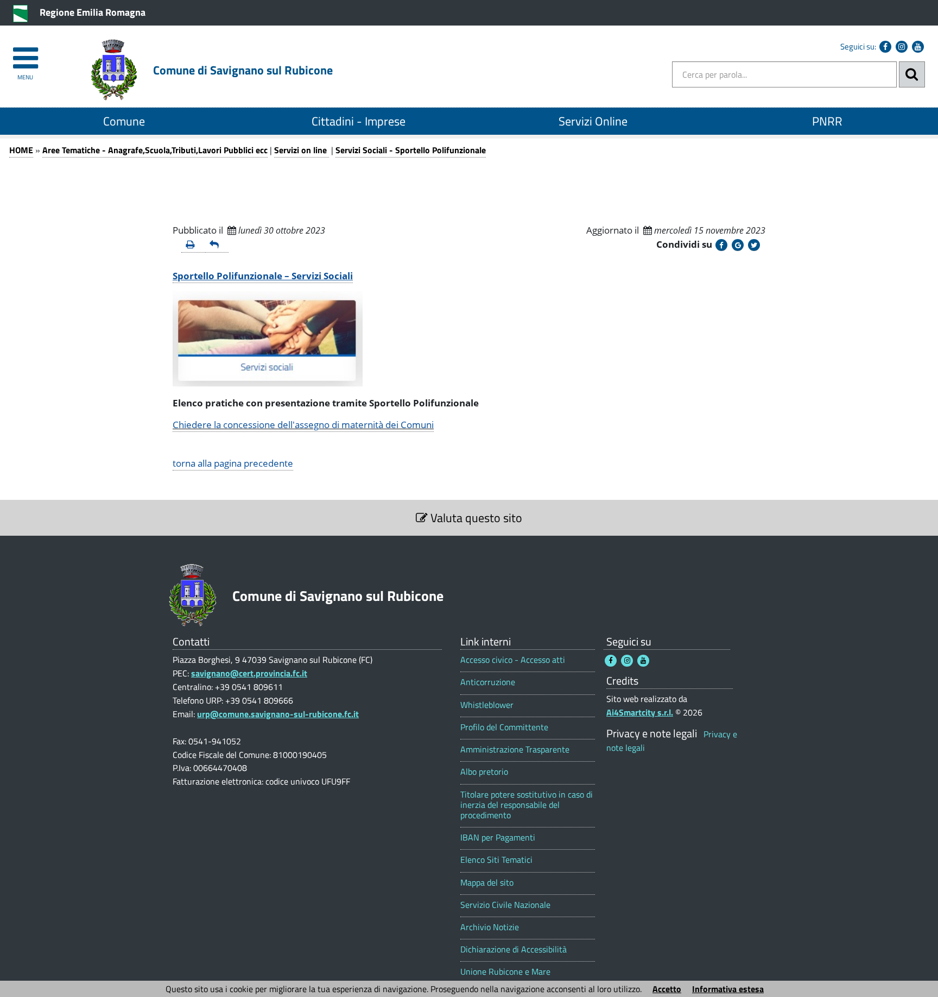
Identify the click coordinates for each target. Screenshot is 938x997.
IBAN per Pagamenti (497, 837)
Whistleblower (487, 705)
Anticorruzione (487, 682)
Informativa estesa (728, 988)
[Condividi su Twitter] (754, 245)
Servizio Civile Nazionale (505, 905)
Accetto (666, 988)
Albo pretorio (484, 772)
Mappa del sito (487, 882)
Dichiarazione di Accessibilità (513, 949)
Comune (124, 121)
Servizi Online (593, 121)
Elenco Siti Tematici (496, 860)
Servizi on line (301, 149)
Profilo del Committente (504, 727)
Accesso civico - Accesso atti (512, 660)
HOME (21, 149)
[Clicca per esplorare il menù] (25, 52)
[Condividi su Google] (738, 245)
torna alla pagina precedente (233, 463)
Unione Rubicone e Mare (505, 972)
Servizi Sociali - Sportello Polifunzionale (410, 149)
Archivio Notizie (489, 927)
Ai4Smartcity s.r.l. (639, 712)
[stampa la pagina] (193, 245)
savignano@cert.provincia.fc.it (249, 673)
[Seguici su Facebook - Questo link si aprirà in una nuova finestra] (885, 47)
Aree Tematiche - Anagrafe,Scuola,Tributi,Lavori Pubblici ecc (155, 149)
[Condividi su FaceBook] (721, 245)
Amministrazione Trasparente (514, 749)
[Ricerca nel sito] (912, 74)
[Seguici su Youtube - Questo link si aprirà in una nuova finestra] (918, 47)
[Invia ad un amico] (217, 245)
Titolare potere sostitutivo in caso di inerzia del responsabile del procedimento (526, 805)
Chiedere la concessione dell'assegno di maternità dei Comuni (303, 424)
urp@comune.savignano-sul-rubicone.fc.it (278, 713)
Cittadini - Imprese (358, 121)
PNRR (827, 121)
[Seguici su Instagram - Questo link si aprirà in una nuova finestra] (902, 47)
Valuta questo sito (475, 517)
